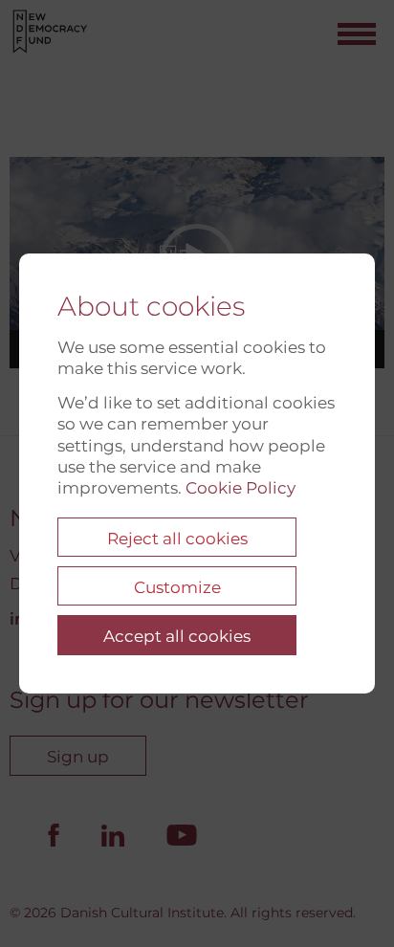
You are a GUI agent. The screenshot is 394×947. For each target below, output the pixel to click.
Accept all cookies (177, 636)
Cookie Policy (241, 487)
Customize (177, 587)
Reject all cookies (177, 538)
